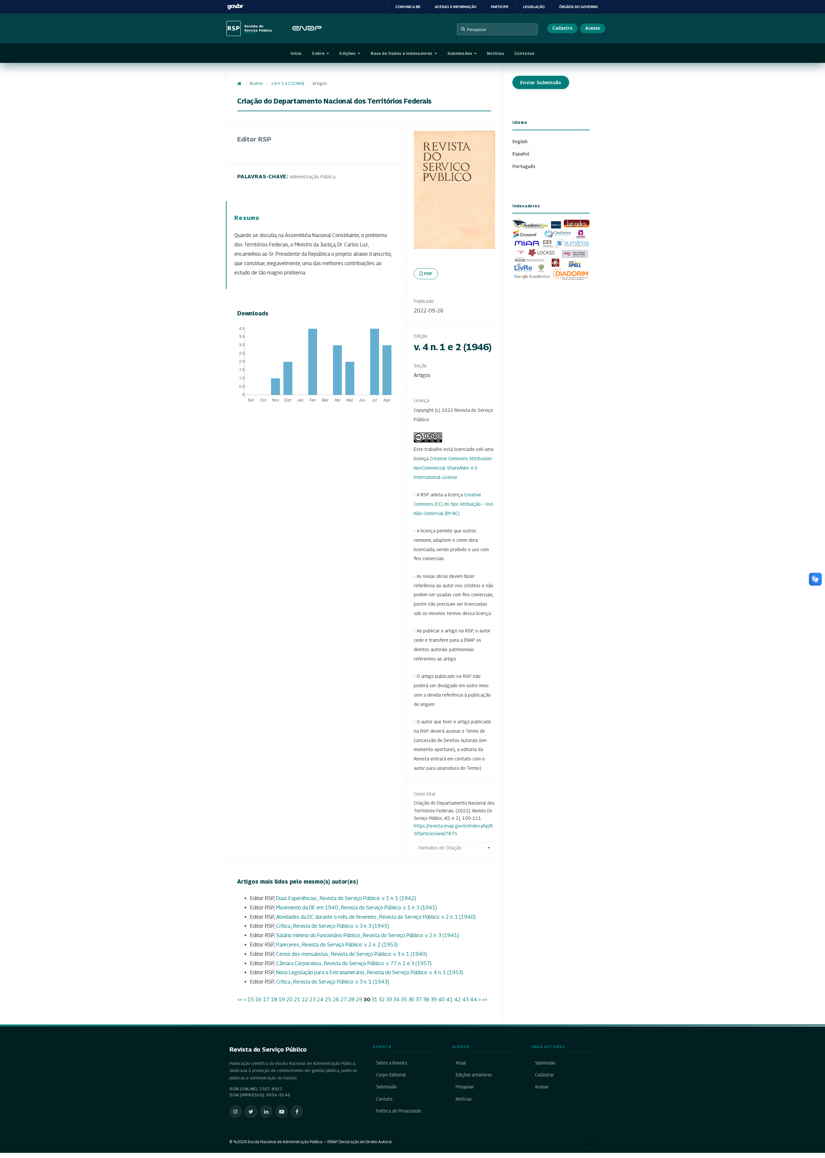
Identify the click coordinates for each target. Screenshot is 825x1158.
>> (484, 999)
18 (274, 999)
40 (441, 999)
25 (328, 999)
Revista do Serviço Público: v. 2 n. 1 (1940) (427, 917)
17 (266, 999)
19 (281, 999)
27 (343, 999)
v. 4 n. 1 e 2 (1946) (287, 83)
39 (434, 999)
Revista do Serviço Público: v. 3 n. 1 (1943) (341, 982)
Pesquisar (476, 29)
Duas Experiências (297, 898)
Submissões (460, 53)
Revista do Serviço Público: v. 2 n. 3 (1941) (411, 935)
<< (239, 999)
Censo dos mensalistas (302, 954)
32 (382, 999)
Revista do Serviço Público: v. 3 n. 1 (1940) (379, 954)
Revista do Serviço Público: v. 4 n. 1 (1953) (415, 972)
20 (289, 999)
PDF (428, 273)
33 (389, 999)
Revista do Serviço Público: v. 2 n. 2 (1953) (350, 945)
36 (411, 999)
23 (312, 999)
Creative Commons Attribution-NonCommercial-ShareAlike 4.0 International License (453, 468)
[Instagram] (235, 1111)
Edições (347, 53)
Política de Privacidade (398, 1110)
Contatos (524, 53)
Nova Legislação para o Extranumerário (320, 972)
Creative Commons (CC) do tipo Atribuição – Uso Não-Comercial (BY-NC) (453, 504)
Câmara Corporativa (299, 963)
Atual (461, 1062)
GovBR (235, 7)
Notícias (495, 53)
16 (258, 999)
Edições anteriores (473, 1074)
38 (426, 999)
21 (297, 999)
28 (351, 999)
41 (449, 999)
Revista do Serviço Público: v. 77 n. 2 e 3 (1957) (378, 963)
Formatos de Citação (440, 847)
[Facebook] (297, 1111)
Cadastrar (544, 1074)
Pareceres (288, 945)
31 (374, 999)
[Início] (239, 83)
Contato (384, 1099)
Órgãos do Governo (578, 7)
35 (404, 999)
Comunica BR (407, 7)
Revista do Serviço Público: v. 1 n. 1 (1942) (368, 898)
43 (465, 999)
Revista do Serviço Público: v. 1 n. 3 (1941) (389, 908)
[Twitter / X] (251, 1111)
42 (457, 999)
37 (419, 999)
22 (305, 999)
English (520, 141)
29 (359, 999)
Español (520, 153)
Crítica (283, 926)
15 (251, 999)
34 (396, 999)
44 (473, 999)
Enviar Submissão (540, 82)
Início (296, 53)
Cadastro (562, 28)
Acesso (592, 28)
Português (523, 166)
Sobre (318, 53)
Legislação (534, 7)
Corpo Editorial (391, 1074)
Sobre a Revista (391, 1062)
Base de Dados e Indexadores (402, 53)
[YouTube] (282, 1111)
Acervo (256, 83)
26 (336, 999)
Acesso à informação (455, 7)
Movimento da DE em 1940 (307, 908)
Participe (500, 7)
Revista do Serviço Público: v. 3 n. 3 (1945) (341, 926)
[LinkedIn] (266, 1111)
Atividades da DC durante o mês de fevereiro (326, 917)
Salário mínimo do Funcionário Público (318, 935)
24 (320, 999)
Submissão (386, 1086)
